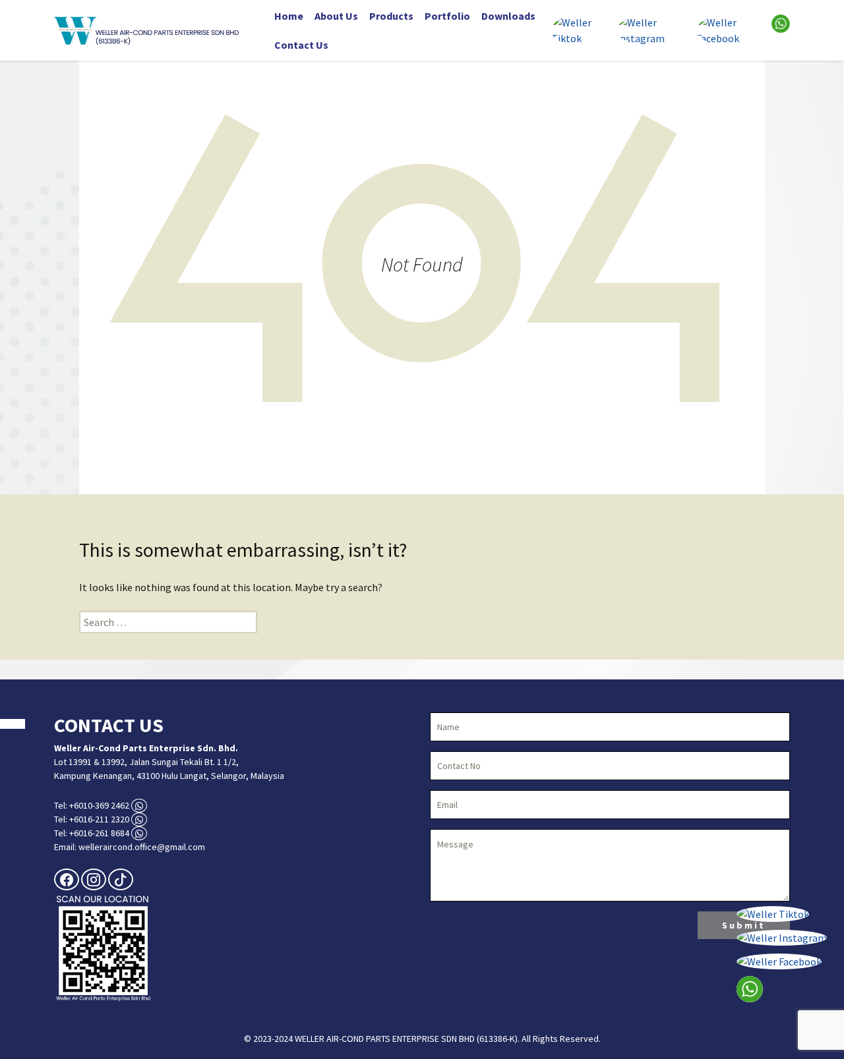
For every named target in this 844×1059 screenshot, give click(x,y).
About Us (336, 15)
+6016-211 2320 (99, 819)
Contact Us (301, 44)
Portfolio (447, 15)
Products (391, 15)
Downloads (508, 15)
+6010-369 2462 (99, 805)
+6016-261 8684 (99, 833)
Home (288, 15)
